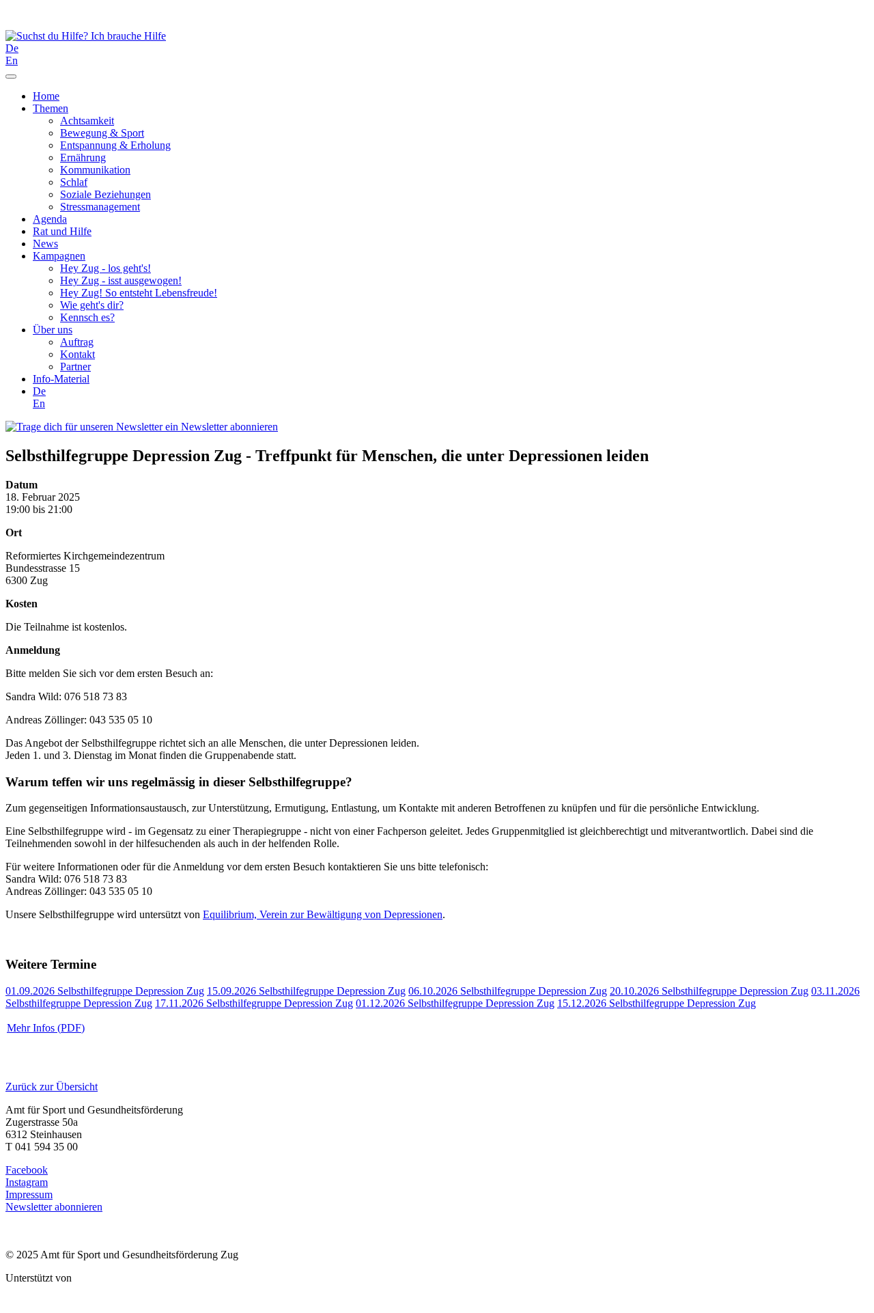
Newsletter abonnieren (228, 426)
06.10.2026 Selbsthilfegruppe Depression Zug (507, 991)
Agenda (50, 219)
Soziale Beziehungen (105, 194)
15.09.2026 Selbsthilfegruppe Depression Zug (306, 991)
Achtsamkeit (87, 120)
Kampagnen (59, 256)
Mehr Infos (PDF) (46, 1028)
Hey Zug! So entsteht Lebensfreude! (138, 293)
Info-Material (61, 379)
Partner (75, 366)
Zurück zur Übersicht (51, 1086)
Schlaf (73, 182)
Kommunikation (95, 170)
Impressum (29, 1194)
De (11, 48)
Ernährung (83, 157)
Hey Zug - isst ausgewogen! (121, 280)
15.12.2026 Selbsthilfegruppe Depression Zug (656, 1003)
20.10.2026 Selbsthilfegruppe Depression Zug (709, 991)
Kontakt (77, 354)
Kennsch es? (87, 317)
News (45, 243)
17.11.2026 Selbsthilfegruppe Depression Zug (254, 1003)
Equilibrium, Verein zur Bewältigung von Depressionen (322, 914)
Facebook (26, 1170)
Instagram (26, 1182)
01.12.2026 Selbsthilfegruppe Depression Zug (455, 1003)
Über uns (52, 329)
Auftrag (77, 342)
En (11, 60)
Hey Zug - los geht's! (105, 268)
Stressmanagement (100, 206)
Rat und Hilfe (62, 231)
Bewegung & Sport (102, 133)
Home (46, 96)
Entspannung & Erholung (115, 145)
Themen (50, 108)
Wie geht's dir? (92, 305)
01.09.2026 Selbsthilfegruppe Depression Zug (104, 991)
